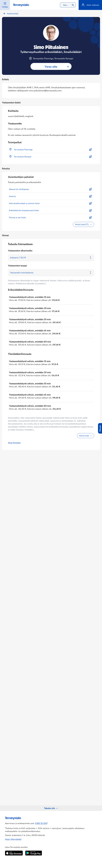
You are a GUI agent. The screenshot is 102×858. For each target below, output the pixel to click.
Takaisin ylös (49, 808)
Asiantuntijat (12, 13)
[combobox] (68, 4)
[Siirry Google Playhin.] (33, 853)
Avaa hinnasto (14, 442)
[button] (51, 149)
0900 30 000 (41, 823)
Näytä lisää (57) (82, 224)
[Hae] (72, 4)
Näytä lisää (84, 435)
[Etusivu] (21, 5)
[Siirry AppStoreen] (14, 853)
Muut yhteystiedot (13, 839)
